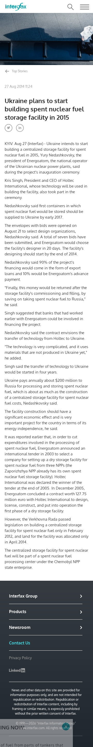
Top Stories (19, 71)
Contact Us (19, 642)
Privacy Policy (20, 658)
